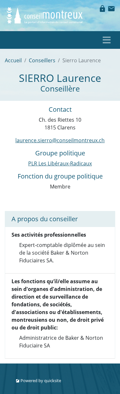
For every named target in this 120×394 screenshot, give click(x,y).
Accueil (13, 60)
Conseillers (42, 60)
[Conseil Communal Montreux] (45, 14)
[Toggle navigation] (107, 40)
